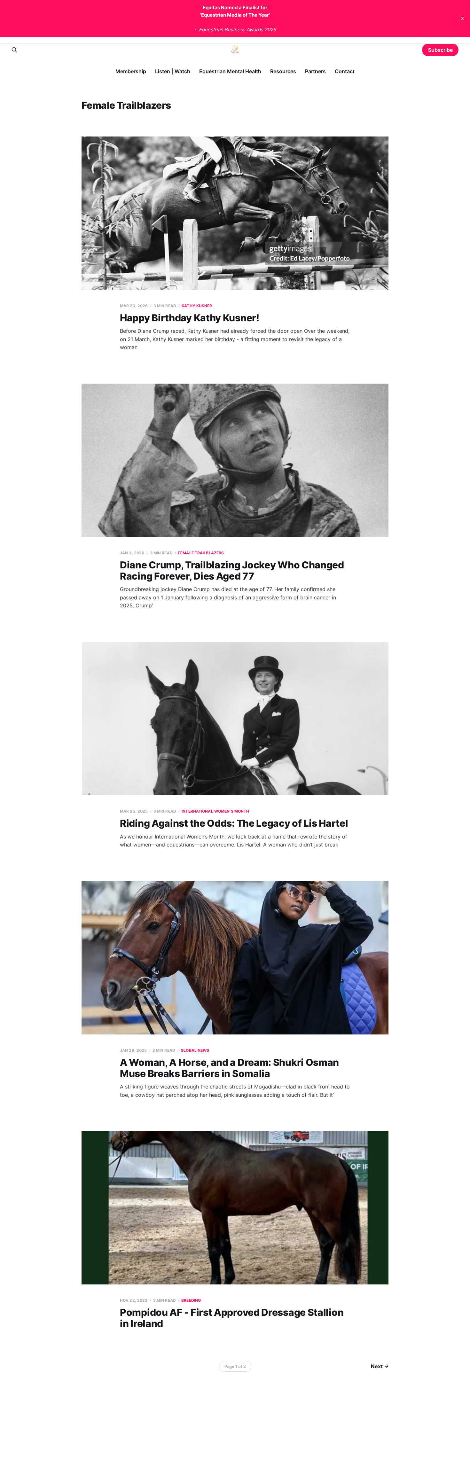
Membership (130, 71)
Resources (283, 71)
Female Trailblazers (201, 552)
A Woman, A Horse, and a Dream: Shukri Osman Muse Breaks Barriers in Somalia (229, 1068)
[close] (462, 18)
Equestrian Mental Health (230, 71)
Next (377, 1366)
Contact (345, 71)
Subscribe (440, 50)
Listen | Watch (172, 71)
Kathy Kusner (197, 305)
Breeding (191, 1300)
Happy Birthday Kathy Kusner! (189, 318)
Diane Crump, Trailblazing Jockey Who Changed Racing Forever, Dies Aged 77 (232, 570)
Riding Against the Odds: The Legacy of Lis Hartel (234, 823)
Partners (315, 71)
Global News (195, 1050)
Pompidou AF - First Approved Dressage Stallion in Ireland (231, 1317)
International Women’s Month (215, 811)
